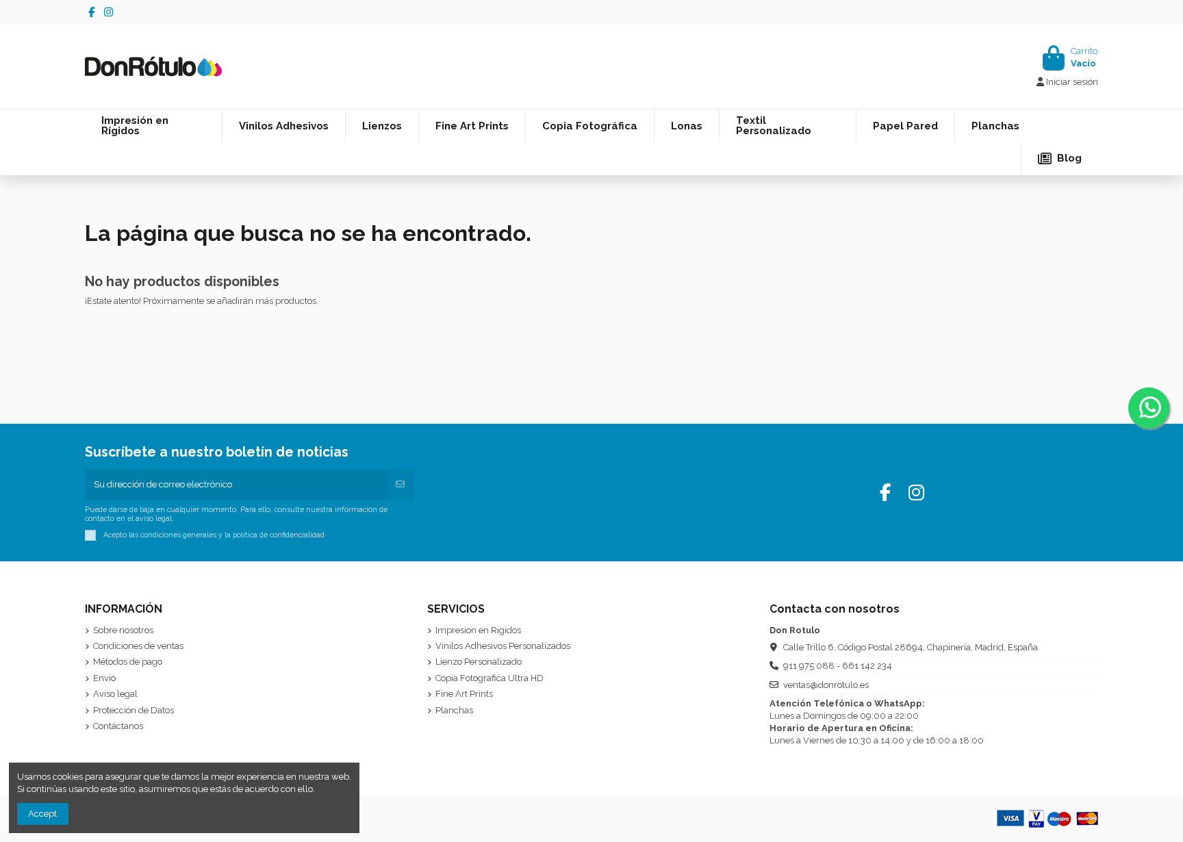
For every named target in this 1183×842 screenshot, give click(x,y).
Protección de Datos (133, 710)
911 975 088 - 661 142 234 (837, 666)
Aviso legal (115, 694)
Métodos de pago (127, 661)
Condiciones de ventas (138, 646)
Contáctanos (118, 726)
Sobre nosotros (123, 630)
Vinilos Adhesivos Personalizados (502, 646)
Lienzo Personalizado (478, 661)
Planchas (454, 710)
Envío (104, 678)
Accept (42, 813)
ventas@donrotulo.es (826, 685)
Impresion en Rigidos (478, 630)
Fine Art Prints (464, 694)
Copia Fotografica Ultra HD (489, 678)
